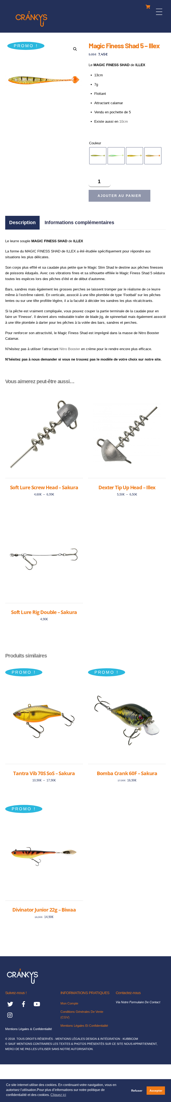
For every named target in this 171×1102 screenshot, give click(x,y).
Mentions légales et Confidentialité (84, 1025)
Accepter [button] (156, 1090)
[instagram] (11, 1015)
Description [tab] (22, 222)
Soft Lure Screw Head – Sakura (44, 487)
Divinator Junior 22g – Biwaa (44, 910)
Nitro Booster (69, 349)
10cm (123, 122)
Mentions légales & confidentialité (28, 1029)
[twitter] (11, 1004)
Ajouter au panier (120, 196)
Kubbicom (130, 1038)
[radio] (97, 155)
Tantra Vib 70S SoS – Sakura (44, 773)
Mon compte (69, 1003)
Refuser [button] (136, 1090)
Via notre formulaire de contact (138, 1002)
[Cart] (148, 5)
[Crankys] (31, 27)
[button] (75, 49)
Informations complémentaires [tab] (79, 222)
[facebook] (24, 1004)
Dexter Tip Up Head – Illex (126, 487)
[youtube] (37, 1004)
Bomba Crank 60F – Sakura (127, 773)
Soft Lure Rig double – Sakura (44, 612)
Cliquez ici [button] (58, 1095)
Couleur (95, 143)
